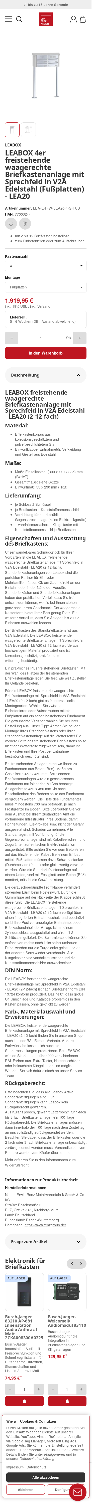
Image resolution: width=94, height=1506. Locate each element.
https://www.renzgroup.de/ (45, 1224)
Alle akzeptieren (45, 1477)
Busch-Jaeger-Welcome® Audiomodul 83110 (67, 1321)
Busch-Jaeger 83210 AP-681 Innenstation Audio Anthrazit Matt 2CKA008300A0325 (24, 1327)
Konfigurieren (66, 1489)
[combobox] (45, 266)
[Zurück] (72, 1264)
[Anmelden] (73, 19)
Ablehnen (25, 1489)
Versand (43, 306)
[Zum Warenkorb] (82, 19)
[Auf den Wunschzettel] (11, 224)
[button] (12, 130)
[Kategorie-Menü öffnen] (8, 19)
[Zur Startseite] (45, 19)
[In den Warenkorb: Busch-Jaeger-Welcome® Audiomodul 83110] (67, 1401)
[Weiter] (81, 1264)
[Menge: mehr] (79, 338)
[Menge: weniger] (11, 338)
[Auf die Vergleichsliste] (25, 224)
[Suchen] (19, 19)
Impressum (15, 1466)
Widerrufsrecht (17, 1164)
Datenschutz (36, 1466)
